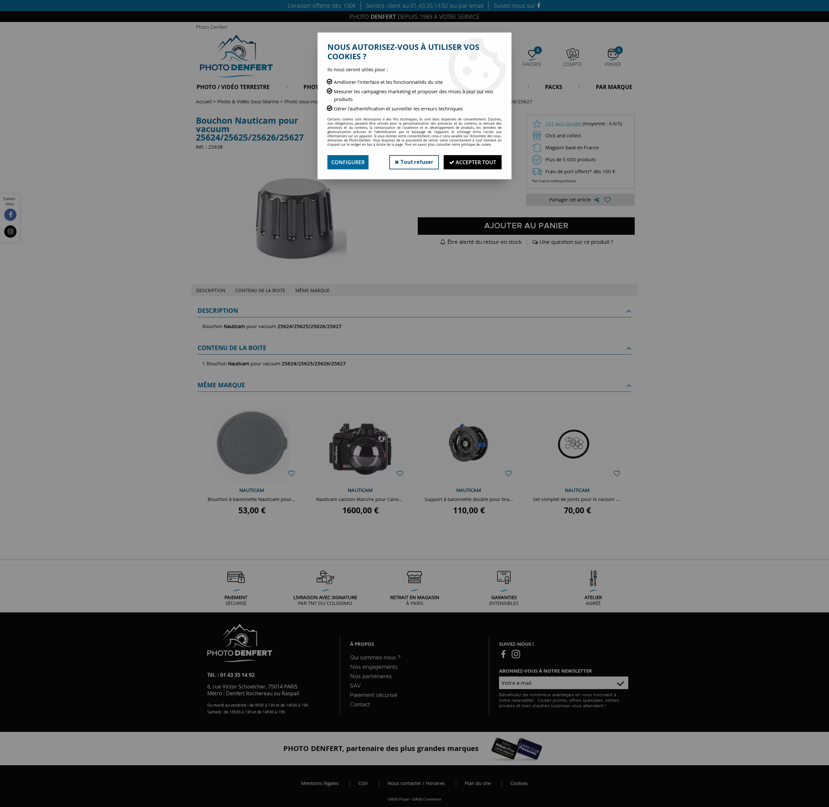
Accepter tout (475, 162)
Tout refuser (416, 162)
